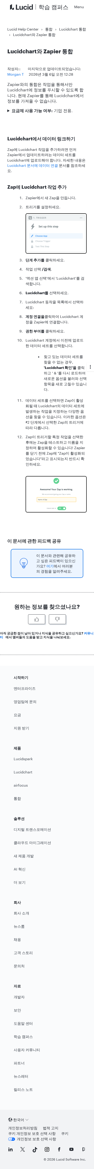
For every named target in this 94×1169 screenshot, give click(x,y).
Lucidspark (23, 759)
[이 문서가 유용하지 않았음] (57, 619)
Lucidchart (23, 772)
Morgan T (15, 74)
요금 (17, 715)
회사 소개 (21, 913)
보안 (17, 1010)
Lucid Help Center (23, 29)
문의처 (19, 966)
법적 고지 (50, 1128)
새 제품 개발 (24, 856)
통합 (48, 29)
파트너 (19, 1063)
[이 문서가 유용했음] (36, 619)
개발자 (19, 997)
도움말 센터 (23, 1023)
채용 (17, 939)
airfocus (21, 785)
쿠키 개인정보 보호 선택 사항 (32, 1133)
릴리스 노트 (23, 1089)
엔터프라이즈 (25, 688)
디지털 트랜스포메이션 (32, 829)
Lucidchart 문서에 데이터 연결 (32, 165)
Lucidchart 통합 (72, 29)
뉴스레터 (21, 1076)
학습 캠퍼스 (23, 1036)
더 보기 (20, 882)
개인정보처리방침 (22, 1128)
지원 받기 (21, 728)
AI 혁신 (20, 869)
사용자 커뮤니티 (27, 1050)
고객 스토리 (23, 952)
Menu (79, 7)
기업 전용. (42, 110)
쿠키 (64, 1133)
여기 (50, 566)
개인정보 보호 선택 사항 (36, 1139)
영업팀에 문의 (25, 701)
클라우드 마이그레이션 (32, 842)
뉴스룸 (19, 926)
